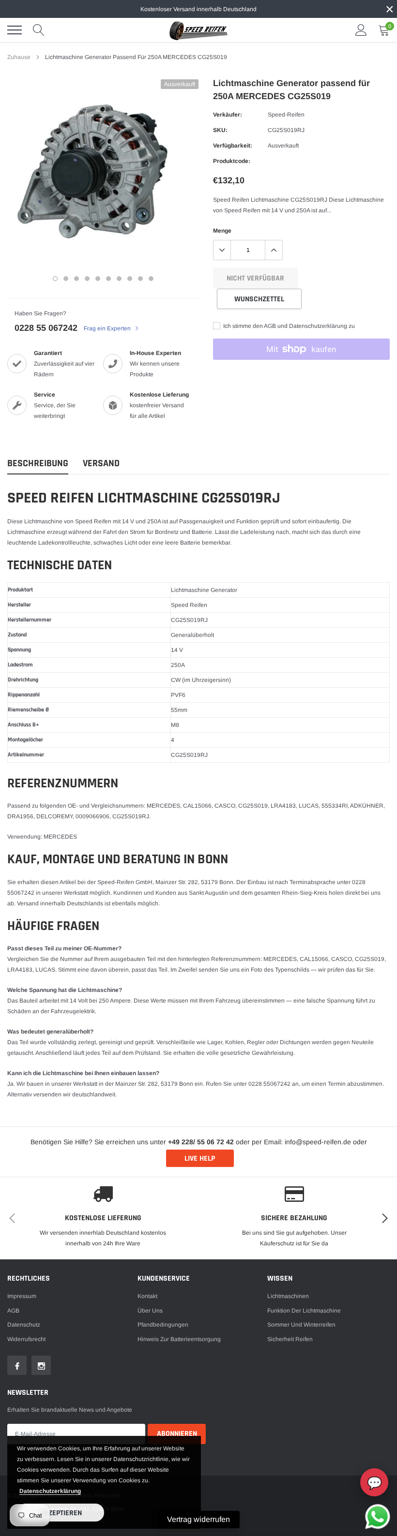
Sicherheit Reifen (290, 1339)
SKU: (220, 130)
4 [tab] (87, 278)
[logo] (198, 30)
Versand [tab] (101, 464)
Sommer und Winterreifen (301, 1324)
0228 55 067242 (46, 328)
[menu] (14, 30)
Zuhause (19, 57)
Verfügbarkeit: (232, 145)
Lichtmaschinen (288, 1296)
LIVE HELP (199, 1158)
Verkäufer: (227, 114)
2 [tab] (65, 278)
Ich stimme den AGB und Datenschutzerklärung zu (288, 326)
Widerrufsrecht (26, 1339)
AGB (13, 1310)
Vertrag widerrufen (198, 1519)
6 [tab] (108, 278)
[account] (361, 30)
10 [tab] (151, 278)
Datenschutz (23, 1324)
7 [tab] (119, 278)
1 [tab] (55, 278)
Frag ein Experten (108, 328)
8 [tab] (129, 278)
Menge (222, 230)
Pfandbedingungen (162, 1324)
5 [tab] (97, 278)
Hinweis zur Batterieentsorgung (179, 1339)
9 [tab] (140, 278)
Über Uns (150, 1310)
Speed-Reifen (286, 114)
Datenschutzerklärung (50, 1491)
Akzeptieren (61, 1513)
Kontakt (147, 1296)
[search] (39, 30)
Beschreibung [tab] (37, 464)
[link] (17, 1365)
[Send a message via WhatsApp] (377, 1516)
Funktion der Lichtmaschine (304, 1310)
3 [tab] (76, 278)
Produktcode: (231, 161)
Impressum (21, 1296)
